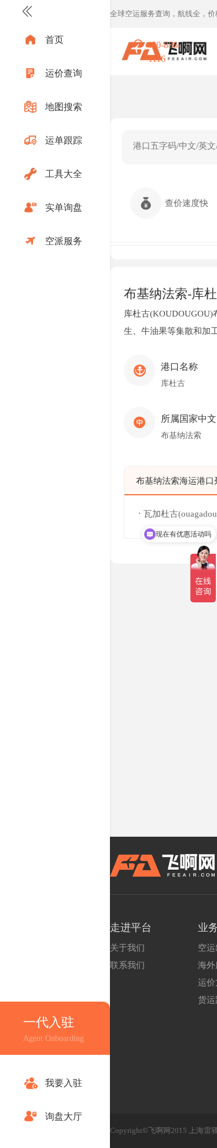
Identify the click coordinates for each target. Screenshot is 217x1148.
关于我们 (127, 947)
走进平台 (131, 927)
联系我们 (127, 965)
